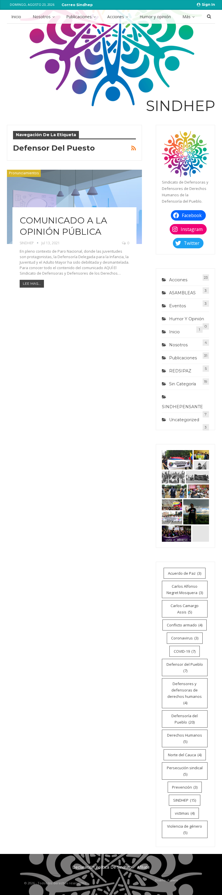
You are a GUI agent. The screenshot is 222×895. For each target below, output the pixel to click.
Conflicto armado (184, 625)
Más (186, 16)
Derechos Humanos (184, 738)
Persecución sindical (185, 771)
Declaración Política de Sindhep (102, 867)
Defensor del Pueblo (184, 667)
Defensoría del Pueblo (184, 719)
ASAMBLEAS (182, 292)
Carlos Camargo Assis (185, 609)
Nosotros (42, 16)
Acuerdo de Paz (184, 573)
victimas (185, 813)
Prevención (184, 787)
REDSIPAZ (180, 370)
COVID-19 (184, 651)
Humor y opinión (155, 16)
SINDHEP (184, 800)
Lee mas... (32, 283)
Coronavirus (184, 638)
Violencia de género (184, 829)
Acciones (115, 16)
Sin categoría (182, 384)
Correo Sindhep (77, 5)
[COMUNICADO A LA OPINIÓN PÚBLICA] (74, 207)
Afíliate (143, 867)
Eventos (177, 305)
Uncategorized (184, 419)
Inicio (16, 16)
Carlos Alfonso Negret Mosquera (184, 589)
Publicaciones (79, 16)
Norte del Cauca (184, 754)
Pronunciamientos (24, 173)
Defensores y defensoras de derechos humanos (184, 693)
